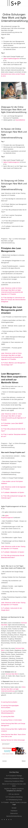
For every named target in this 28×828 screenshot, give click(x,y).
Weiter (24, 761)
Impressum (14, 811)
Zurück (4, 761)
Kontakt (14, 808)
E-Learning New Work (7, 716)
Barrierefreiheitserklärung (14, 816)
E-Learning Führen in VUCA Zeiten (11, 720)
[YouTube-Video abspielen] (14, 749)
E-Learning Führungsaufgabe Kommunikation (10, 706)
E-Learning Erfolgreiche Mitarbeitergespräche (8, 712)
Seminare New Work (12, 674)
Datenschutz (14, 813)
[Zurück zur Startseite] (14, 3)
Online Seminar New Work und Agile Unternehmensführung (13, 689)
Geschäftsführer (20, 120)
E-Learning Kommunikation (9, 702)
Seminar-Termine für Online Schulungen (13, 740)
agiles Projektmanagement (7, 516)
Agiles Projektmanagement (11, 58)
